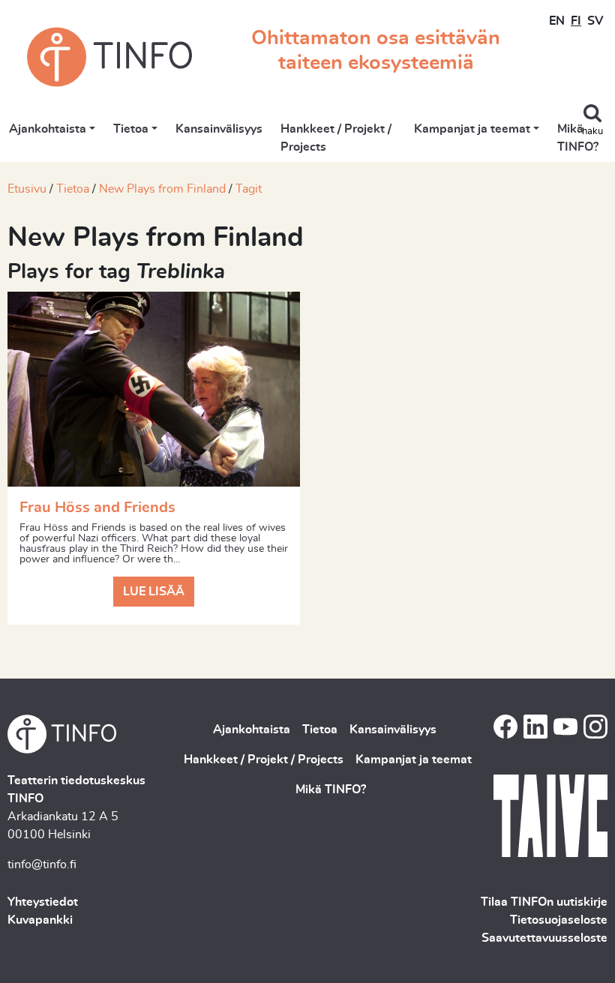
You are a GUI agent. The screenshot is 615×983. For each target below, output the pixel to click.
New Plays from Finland (162, 189)
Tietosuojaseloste (559, 920)
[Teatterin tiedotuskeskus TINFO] (109, 57)
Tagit (249, 189)
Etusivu (27, 189)
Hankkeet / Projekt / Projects (336, 138)
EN (557, 21)
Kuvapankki (40, 920)
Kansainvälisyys (219, 129)
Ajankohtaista (47, 129)
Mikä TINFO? (577, 138)
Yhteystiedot (43, 902)
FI (576, 21)
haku (592, 131)
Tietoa (130, 129)
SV (595, 21)
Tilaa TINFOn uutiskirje (544, 902)
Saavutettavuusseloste (545, 938)
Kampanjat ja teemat (472, 129)
